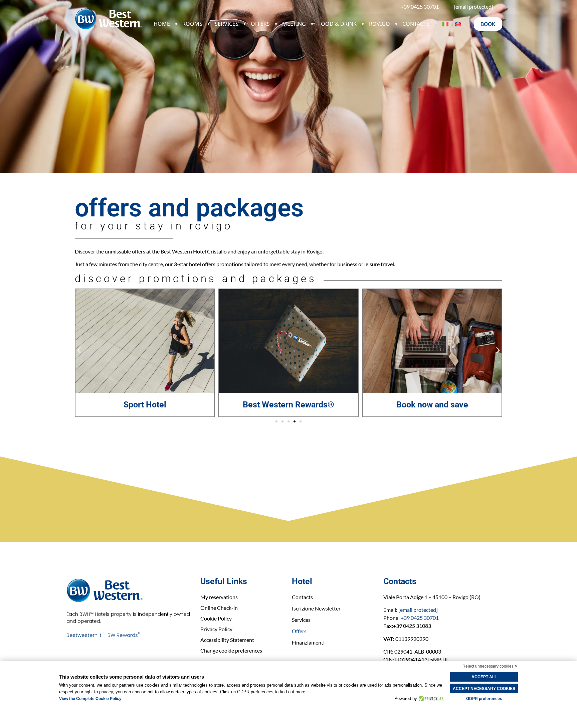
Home (162, 23)
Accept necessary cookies (484, 688)
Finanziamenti (308, 642)
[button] (79, 350)
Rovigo (379, 23)
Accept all (484, 677)
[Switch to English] (458, 24)
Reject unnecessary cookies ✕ (490, 666)
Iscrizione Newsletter (316, 608)
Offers (260, 23)
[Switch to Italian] (445, 24)
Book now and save (289, 404)
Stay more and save (432, 404)
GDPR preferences (484, 698)
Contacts (415, 23)
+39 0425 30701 (420, 617)
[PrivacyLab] (430, 698)
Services (226, 23)
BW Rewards (124, 635)
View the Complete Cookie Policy (90, 698)
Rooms (192, 23)
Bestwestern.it (84, 635)
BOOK (488, 24)
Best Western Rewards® (145, 404)
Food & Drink (337, 23)
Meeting (294, 23)
